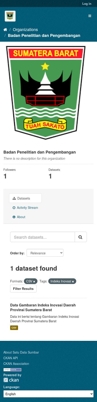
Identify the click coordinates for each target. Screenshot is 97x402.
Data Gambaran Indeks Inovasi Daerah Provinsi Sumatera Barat (43, 307)
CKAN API (10, 358)
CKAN (11, 380)
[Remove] (34, 281)
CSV (14, 327)
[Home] (5, 29)
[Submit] (81, 237)
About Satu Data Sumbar (21, 352)
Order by (16, 253)
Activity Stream (27, 207)
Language (11, 387)
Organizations (25, 29)
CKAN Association (16, 363)
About (20, 216)
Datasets (23, 198)
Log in (86, 3)
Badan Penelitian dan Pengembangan (44, 35)
